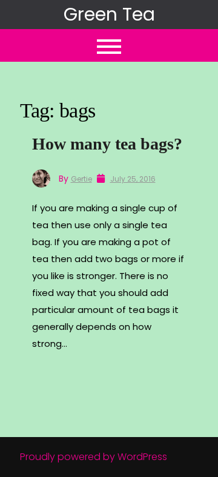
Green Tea (109, 14)
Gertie (81, 179)
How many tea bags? (107, 143)
